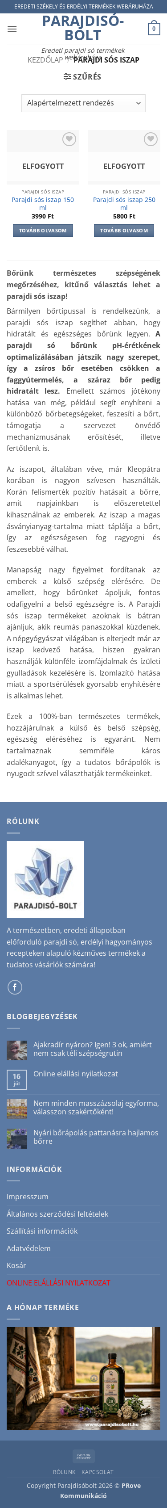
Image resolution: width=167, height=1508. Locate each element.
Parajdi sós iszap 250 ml (124, 203)
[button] (12, 29)
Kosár (16, 1265)
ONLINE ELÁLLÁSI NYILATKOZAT (58, 1283)
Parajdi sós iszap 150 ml (43, 203)
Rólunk (64, 1472)
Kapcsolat (97, 1472)
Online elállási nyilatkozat (75, 1074)
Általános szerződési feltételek (57, 1214)
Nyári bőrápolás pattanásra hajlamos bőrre (96, 1137)
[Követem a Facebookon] (15, 987)
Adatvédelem (29, 1248)
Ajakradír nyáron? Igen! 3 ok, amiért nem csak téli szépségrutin (92, 1049)
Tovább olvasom (43, 230)
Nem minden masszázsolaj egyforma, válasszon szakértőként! (96, 1107)
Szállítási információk (42, 1231)
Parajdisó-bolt (83, 27)
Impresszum (28, 1196)
